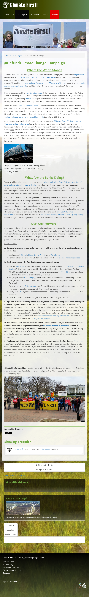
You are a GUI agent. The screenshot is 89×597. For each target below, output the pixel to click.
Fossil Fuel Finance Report (28, 105)
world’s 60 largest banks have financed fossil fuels (24, 116)
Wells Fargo (55, 255)
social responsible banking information (53, 315)
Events (45, 14)
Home (8, 55)
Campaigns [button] (21, 14)
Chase (30, 255)
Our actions (78, 341)
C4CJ (20, 291)
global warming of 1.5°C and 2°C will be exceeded (37, 77)
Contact (6, 573)
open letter (19, 266)
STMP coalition (64, 271)
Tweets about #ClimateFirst (15, 475)
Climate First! (8, 557)
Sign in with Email (45, 469)
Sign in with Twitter (46, 465)
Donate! (54, 14)
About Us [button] (8, 14)
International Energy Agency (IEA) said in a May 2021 (45, 83)
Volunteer (11, 530)
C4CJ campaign (30, 277)
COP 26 (28, 98)
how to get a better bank (40, 318)
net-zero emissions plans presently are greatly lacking (62, 214)
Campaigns (17, 55)
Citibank (24, 255)
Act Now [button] (34, 14)
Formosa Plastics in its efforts (56, 325)
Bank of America (40, 255)
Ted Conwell (18, 448)
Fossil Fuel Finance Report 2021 (68, 257)
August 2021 (79, 74)
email (15, 581)
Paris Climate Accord (33, 93)
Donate (11, 525)
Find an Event (10, 534)
